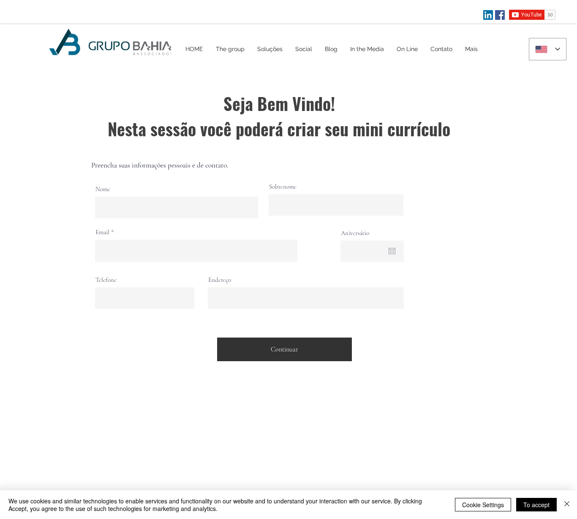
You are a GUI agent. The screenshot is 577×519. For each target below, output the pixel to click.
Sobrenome (283, 187)
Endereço (219, 280)
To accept (536, 504)
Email (102, 232)
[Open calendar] (392, 251)
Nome (102, 189)
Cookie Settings (483, 504)
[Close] (567, 504)
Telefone (106, 280)
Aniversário (355, 233)
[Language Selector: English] (547, 49)
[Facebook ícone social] (500, 15)
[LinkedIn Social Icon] (488, 15)
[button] (270, 49)
